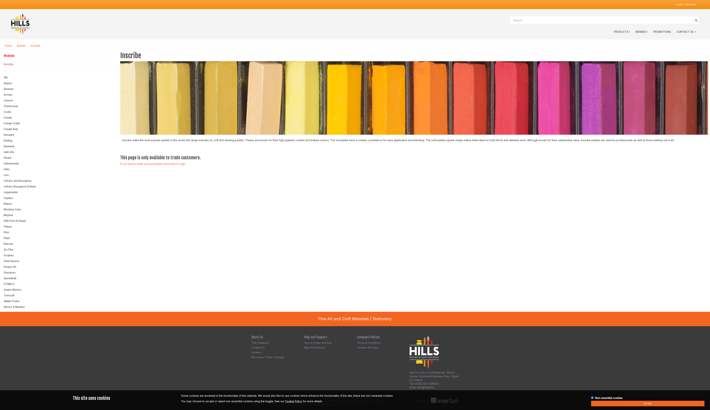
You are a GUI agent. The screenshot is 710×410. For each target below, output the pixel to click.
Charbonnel (11, 106)
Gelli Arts (9, 152)
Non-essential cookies (609, 397)
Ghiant (7, 157)
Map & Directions (314, 347)
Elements (9, 146)
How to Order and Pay (318, 342)
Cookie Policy (293, 401)
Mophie (8, 215)
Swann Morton (12, 289)
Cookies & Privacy (368, 347)
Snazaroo (10, 272)
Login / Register (686, 4)
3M (5, 77)
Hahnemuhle (11, 163)
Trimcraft (9, 295)
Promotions (662, 31)
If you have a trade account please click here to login (152, 163)
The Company (260, 342)
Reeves (8, 243)
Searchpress (11, 261)
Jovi (6, 175)
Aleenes (9, 88)
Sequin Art (10, 266)
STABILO (9, 283)
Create (8, 117)
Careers (256, 352)
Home (8, 45)
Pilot (6, 232)
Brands (641, 31)
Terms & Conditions (369, 342)
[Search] (696, 20)
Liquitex (8, 197)
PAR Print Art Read (15, 220)
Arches (8, 94)
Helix (7, 169)
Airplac (8, 83)
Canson (8, 100)
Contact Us (685, 31)
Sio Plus (8, 249)
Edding (8, 140)
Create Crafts (12, 123)
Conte (7, 111)
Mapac (8, 203)
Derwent (9, 134)
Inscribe (35, 45)
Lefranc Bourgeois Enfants (20, 186)
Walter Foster (12, 301)
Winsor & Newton (14, 306)
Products (621, 31)
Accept (648, 403)
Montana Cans (12, 209)
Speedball (10, 278)
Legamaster (11, 192)
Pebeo (8, 226)
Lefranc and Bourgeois (18, 180)
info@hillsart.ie (426, 387)
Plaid (7, 238)
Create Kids (11, 129)
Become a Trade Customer (267, 357)
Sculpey (9, 255)
